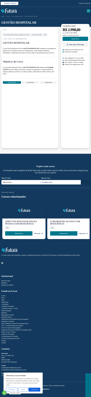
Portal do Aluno (5, 280)
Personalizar (12, 389)
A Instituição (5, 304)
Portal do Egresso (6, 310)
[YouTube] (8, 259)
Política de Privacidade (7, 334)
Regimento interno (6, 317)
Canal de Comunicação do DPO (10, 338)
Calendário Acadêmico (7, 306)
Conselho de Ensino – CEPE (9, 308)
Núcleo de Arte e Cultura (8, 332)
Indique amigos (10, 3)
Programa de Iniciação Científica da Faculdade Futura (16, 330)
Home (2, 16)
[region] (23, 383)
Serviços (3, 340)
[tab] (12, 82)
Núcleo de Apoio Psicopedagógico (11, 328)
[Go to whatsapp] (4, 393)
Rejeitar (23, 389)
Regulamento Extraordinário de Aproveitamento (14, 319)
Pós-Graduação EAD (17, 16)
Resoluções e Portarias (7, 321)
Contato (3, 342)
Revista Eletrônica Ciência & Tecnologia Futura (14, 323)
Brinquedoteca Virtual (7, 315)
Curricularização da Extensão (9, 336)
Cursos (8, 16)
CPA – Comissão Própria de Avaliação (12, 325)
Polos (3, 298)
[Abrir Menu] (88, 11)
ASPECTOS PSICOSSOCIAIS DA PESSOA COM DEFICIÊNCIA (21, 222)
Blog (2, 300)
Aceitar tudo (34, 389)
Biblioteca (4, 283)
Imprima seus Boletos (7, 285)
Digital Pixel (45, 389)
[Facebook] (5, 259)
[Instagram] (2, 259)
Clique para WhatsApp (84, 3)
